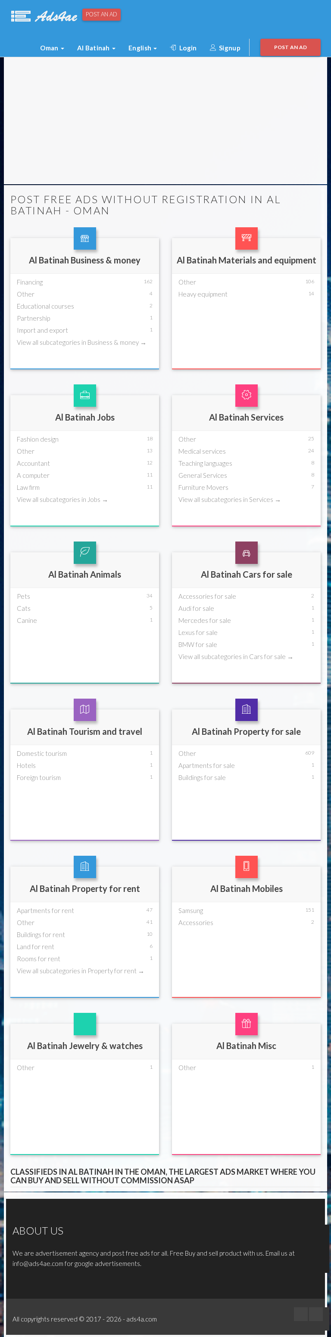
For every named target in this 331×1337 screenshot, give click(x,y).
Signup (229, 48)
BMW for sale (197, 644)
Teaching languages (205, 463)
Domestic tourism (42, 753)
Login (187, 48)
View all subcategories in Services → (229, 499)
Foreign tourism (39, 777)
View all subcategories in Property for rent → (80, 971)
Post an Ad (101, 14)
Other (25, 294)
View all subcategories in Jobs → (62, 499)
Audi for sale (196, 608)
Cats (24, 608)
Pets (23, 596)
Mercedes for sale (204, 620)
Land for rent (35, 946)
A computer (33, 475)
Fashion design (38, 439)
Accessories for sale (207, 596)
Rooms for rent (38, 959)
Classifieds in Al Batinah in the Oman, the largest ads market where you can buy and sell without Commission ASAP (162, 1176)
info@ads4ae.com (37, 1263)
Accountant (33, 463)
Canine (27, 620)
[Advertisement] (165, 122)
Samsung (190, 910)
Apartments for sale (206, 765)
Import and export (42, 330)
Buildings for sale (202, 777)
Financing (30, 282)
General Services (202, 475)
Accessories (195, 922)
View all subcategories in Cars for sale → (236, 656)
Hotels (26, 765)
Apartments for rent (45, 910)
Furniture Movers (203, 487)
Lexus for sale (198, 632)
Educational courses (45, 306)
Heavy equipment (203, 294)
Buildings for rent (41, 934)
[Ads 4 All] (43, 15)
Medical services (202, 451)
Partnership (33, 318)
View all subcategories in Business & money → (82, 342)
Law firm (28, 487)
